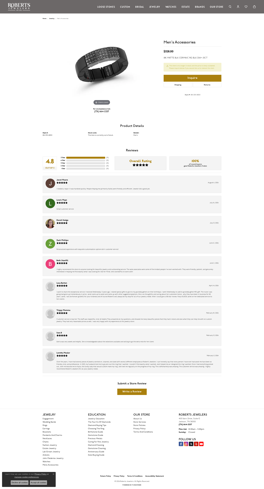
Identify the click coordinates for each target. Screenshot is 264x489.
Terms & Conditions (135, 476)
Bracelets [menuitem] (47, 432)
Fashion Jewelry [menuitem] (50, 445)
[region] (102, 64)
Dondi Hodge (62, 220)
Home (44, 18)
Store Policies (139, 425)
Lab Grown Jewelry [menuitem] (51, 452)
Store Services (139, 422)
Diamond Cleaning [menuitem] (96, 445)
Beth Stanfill (62, 261)
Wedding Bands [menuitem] (49, 422)
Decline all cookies (20, 482)
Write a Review (132, 391)
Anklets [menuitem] (46, 455)
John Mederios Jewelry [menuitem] (53, 458)
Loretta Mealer (63, 353)
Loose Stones (106, 7)
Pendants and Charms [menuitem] (52, 435)
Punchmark (136, 485)
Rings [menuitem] (45, 425)
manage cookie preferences (26, 477)
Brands (200, 7)
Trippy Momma (63, 310)
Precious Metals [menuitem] (95, 439)
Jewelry (154, 7)
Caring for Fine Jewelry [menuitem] (98, 442)
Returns (207, 85)
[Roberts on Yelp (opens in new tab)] (196, 444)
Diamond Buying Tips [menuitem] (97, 425)
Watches (170, 7)
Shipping (177, 85)
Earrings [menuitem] (46, 429)
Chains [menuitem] (46, 442)
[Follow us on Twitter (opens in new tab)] (191, 444)
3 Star (63, 163)
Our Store (216, 7)
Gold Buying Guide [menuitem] (96, 455)
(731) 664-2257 (101, 112)
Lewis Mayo (62, 200)
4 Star (63, 160)
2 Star (63, 166)
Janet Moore (62, 180)
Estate (186, 7)
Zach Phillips (62, 240)
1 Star (63, 169)
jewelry (51, 18)
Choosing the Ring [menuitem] (96, 429)
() (107, 158)
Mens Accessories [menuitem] (50, 465)
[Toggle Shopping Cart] (254, 7)
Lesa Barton (62, 283)
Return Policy (105, 476)
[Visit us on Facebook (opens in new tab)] (181, 444)
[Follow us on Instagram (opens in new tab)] (186, 444)
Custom (125, 7)
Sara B (59, 333)
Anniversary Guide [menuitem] (96, 452)
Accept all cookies (38, 482)
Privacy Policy (139, 429)
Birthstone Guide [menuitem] (95, 432)
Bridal (139, 7)
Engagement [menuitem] (48, 419)
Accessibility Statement (154, 476)
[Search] (230, 7)
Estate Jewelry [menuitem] (49, 448)
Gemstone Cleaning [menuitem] (97, 448)
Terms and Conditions (143, 432)
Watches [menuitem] (46, 462)
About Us (137, 419)
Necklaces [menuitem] (47, 439)
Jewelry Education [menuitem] (96, 419)
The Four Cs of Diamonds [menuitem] (99, 422)
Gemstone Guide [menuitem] (95, 435)
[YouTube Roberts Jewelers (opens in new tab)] (201, 444)
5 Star (63, 158)
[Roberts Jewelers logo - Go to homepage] (20, 7)
